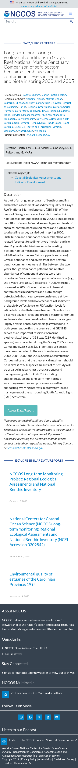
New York (56, 119)
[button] (70, 14)
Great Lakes (45, 107)
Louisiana (64, 111)
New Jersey (43, 119)
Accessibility (45, 759)
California (9, 103)
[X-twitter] (39, 717)
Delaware (56, 103)
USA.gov (6, 751)
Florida (22, 107)
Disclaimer (59, 759)
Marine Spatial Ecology (54, 95)
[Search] (71, 21)
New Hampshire (26, 119)
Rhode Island (54, 123)
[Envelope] (57, 717)
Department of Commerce (27, 751)
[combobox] (36, 21)
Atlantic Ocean (54, 99)
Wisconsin (40, 131)
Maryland (17, 115)
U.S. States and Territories (36, 127)
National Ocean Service (47, 755)
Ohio (17, 123)
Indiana (54, 111)
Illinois (45, 111)
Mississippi (10, 119)
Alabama (31, 99)
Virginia (57, 127)
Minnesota (59, 115)
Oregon (25, 123)
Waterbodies (25, 131)
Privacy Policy (28, 759)
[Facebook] (30, 717)
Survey (71, 759)
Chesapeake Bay (25, 103)
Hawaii (36, 111)
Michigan (47, 115)
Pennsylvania (38, 123)
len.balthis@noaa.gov (38, 135)
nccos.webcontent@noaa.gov (25, 448)
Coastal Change (31, 95)
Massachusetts (32, 115)
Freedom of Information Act (17, 763)
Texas (17, 127)
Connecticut (43, 103)
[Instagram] (21, 717)
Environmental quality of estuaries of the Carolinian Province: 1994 (32, 579)
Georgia (32, 107)
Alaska (40, 99)
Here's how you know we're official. (39, 6)
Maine (7, 115)
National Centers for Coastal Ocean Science (43, 748)
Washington (10, 131)
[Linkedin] (48, 717)
